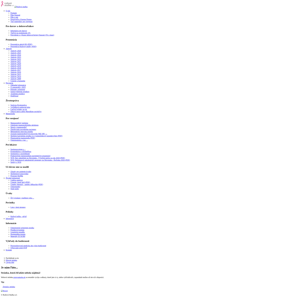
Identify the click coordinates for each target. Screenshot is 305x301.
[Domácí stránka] (4, 291)
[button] (8, 11)
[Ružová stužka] (14, 7)
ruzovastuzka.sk (19, 277)
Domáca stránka (8, 287)
